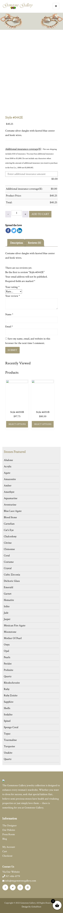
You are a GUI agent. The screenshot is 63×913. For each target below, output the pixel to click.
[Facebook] (8, 230)
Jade (6, 613)
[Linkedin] (19, 230)
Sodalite (8, 714)
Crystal (8, 568)
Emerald (8, 587)
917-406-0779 (12, 876)
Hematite (9, 600)
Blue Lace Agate (13, 511)
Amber (7, 485)
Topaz (7, 733)
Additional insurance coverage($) (23, 149)
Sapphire (8, 702)
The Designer (9, 825)
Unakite (8, 753)
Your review (12, 296)
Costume (9, 562)
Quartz (7, 676)
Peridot (8, 664)
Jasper (7, 619)
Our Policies (8, 830)
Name (9, 314)
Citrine (8, 543)
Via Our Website (11, 872)
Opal (6, 651)
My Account (8, 847)
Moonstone (10, 632)
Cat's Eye (9, 530)
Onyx (7, 644)
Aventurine (10, 504)
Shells (7, 708)
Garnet (7, 594)
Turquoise (9, 746)
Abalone (8, 460)
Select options (17, 424)
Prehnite (8, 670)
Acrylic (8, 466)
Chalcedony (10, 536)
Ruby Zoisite (10, 695)
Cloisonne (9, 549)
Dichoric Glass (12, 581)
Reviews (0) (34, 243)
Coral (7, 555)
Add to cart (40, 214)
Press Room (8, 834)
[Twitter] (13, 230)
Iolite (7, 606)
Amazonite (10, 479)
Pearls (7, 657)
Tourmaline (10, 740)
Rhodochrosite (12, 683)
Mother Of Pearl (13, 638)
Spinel (7, 721)
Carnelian (9, 524)
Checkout (7, 856)
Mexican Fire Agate (14, 625)
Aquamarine (10, 498)
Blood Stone (10, 517)
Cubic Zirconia (12, 574)
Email (9, 326)
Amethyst (9, 492)
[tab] (16, 243)
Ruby (6, 689)
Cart (4, 851)
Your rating (12, 287)
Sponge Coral (11, 727)
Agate (7, 473)
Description (16, 243)
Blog (4, 839)
